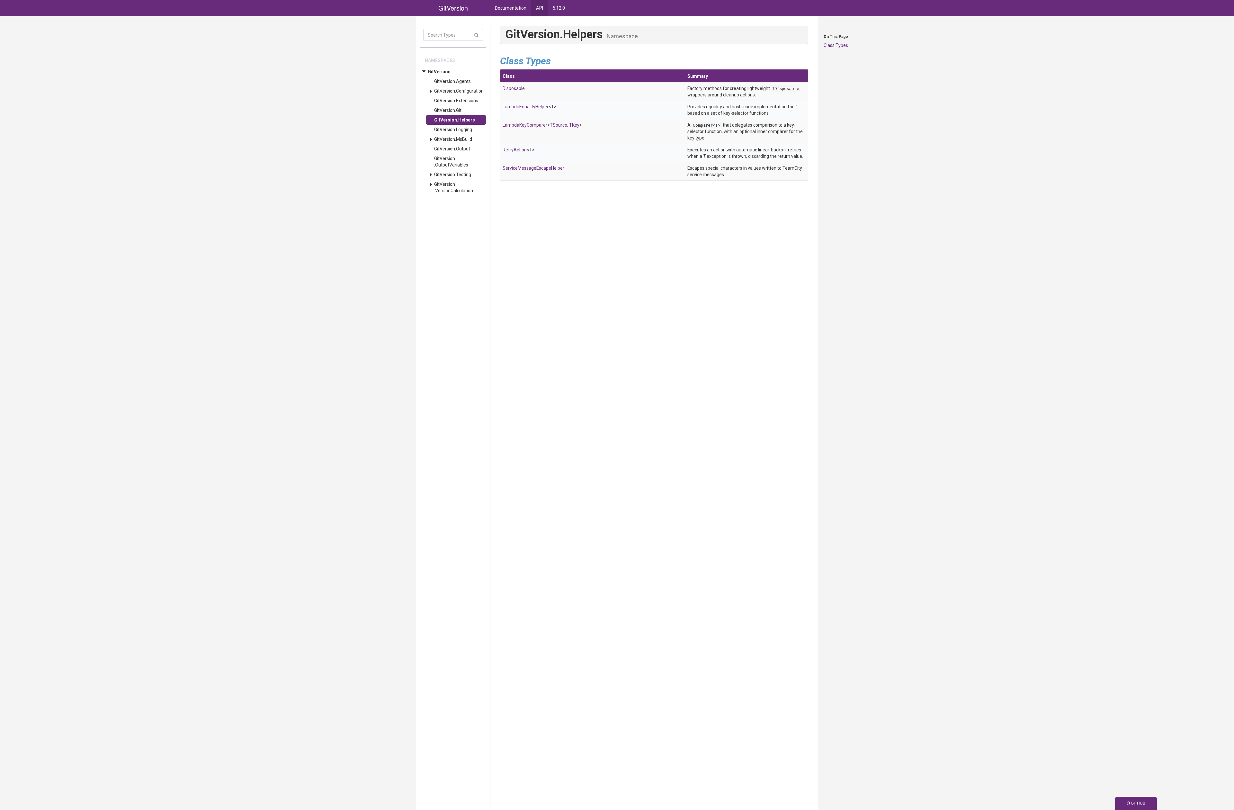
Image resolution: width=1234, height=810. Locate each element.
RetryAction (515, 149)
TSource (558, 125)
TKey (574, 125)
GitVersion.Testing (452, 174)
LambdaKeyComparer (525, 125)
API (539, 8)
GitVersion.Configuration (459, 91)
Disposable (514, 88)
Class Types (836, 45)
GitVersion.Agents (452, 81)
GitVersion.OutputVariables (451, 161)
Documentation (510, 8)
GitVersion (439, 71)
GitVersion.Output (452, 148)
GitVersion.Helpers (454, 119)
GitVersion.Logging (453, 129)
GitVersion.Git (447, 110)
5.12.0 (559, 8)
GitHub (1137, 803)
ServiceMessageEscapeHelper (533, 168)
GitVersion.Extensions (456, 100)
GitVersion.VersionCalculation (453, 187)
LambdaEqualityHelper (526, 106)
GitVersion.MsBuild (453, 139)
